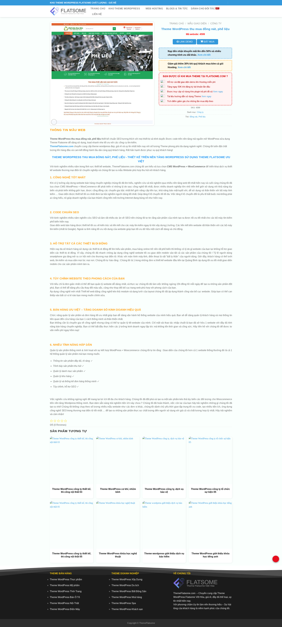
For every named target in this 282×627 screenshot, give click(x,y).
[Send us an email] (221, 2)
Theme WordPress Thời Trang (66, 591)
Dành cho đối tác (203, 8)
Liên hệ (97, 14)
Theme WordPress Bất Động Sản (128, 591)
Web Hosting (154, 8)
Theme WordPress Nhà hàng (126, 597)
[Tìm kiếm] (231, 3)
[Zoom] (54, 122)
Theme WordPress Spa (123, 603)
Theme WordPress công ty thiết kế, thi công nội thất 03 (71, 490)
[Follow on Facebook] (211, 2)
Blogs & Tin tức (177, 8)
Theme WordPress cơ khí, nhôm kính (118, 490)
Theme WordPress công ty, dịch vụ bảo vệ (164, 490)
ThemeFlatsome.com (61, 146)
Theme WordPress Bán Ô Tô (65, 597)
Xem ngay (218, 91)
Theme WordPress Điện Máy (65, 609)
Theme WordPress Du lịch (125, 585)
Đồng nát (193, 117)
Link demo (186, 41)
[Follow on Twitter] (218, 2)
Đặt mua (208, 41)
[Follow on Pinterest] (225, 2)
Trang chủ (97, 8)
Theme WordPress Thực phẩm (66, 579)
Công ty (215, 23)
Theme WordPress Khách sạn (127, 609)
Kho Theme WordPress (124, 8)
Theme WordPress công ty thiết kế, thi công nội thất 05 (71, 555)
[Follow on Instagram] (214, 2)
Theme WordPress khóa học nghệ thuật (118, 555)
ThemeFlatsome (147, 623)
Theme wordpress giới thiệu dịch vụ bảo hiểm (164, 555)
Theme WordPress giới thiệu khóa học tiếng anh (210, 555)
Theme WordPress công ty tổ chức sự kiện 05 (210, 490)
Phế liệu (202, 117)
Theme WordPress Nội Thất (64, 603)
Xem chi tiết (204, 55)
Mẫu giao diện (197, 23)
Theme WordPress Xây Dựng (126, 579)
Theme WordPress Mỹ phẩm (64, 585)
